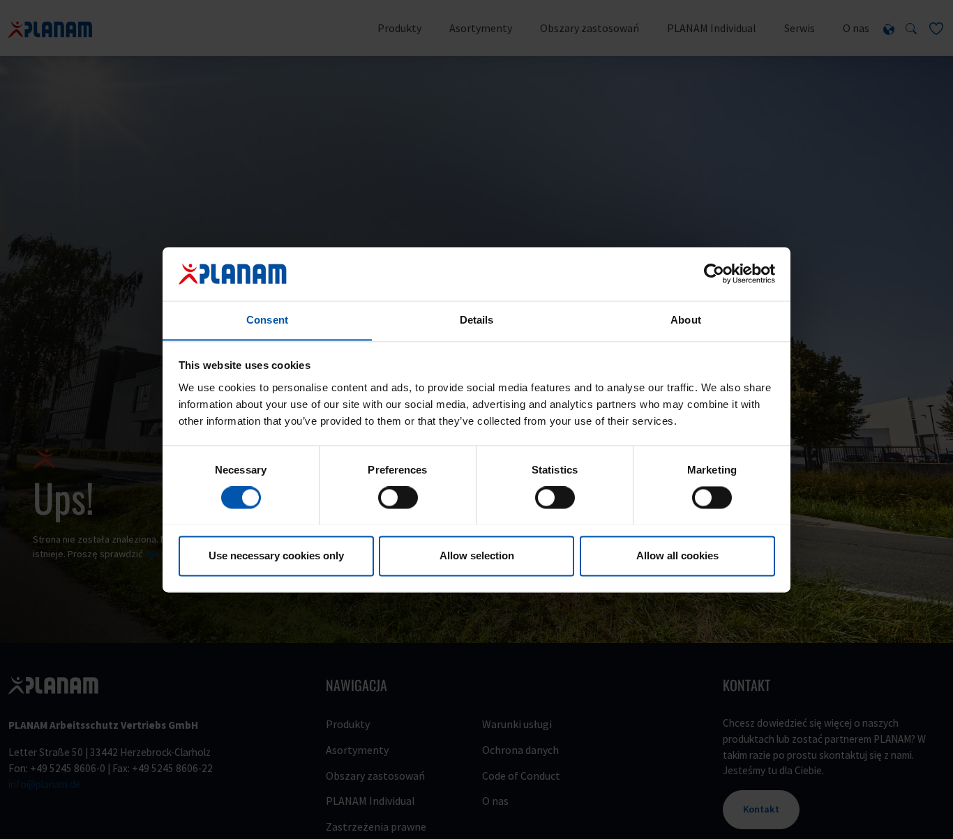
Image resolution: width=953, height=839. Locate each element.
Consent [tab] (267, 320)
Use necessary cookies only (276, 555)
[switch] (398, 497)
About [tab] (685, 320)
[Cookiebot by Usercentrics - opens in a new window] (714, 273)
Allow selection (477, 555)
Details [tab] (477, 320)
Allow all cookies (677, 555)
